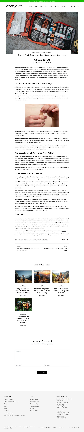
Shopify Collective (35, 410)
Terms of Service (34, 406)
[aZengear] (14, 6)
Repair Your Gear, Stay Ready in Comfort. (42, 52)
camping (26, 239)
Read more (23, 295)
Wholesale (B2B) (8, 413)
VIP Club (57, 6)
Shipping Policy (34, 401)
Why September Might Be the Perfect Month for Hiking (23, 291)
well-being (44, 239)
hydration (44, 206)
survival (39, 239)
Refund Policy (34, 404)
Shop (41, 6)
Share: (63, 239)
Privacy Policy (34, 399)
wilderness (64, 77)
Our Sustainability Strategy (11, 401)
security (64, 231)
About (35, 6)
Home (30, 6)
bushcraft (20, 239)
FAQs (50, 6)
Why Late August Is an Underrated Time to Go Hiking (42, 291)
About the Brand (8, 399)
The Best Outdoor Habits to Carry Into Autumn (61, 291)
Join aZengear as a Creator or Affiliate (14, 415)
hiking (30, 239)
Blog (46, 6)
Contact (64, 6)
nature (34, 239)
